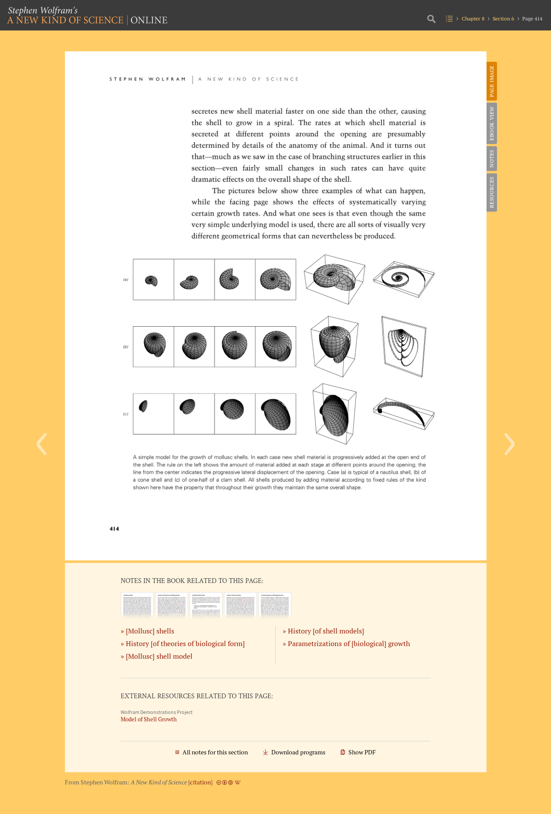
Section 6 (503, 18)
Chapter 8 (473, 18)
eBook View (491, 123)
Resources (491, 192)
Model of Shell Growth (149, 719)
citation (200, 782)
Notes (491, 158)
